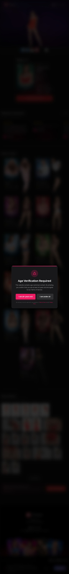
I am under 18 (45, 297)
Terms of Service (43, 302)
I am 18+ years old (26, 297)
